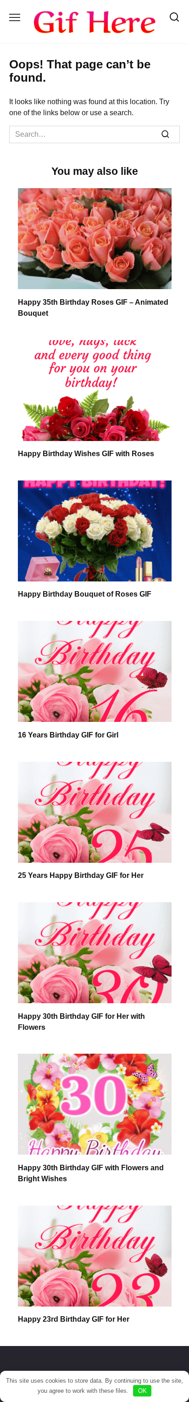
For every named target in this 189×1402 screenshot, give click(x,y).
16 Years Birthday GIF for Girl (68, 734)
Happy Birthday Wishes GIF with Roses (86, 454)
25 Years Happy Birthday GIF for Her (81, 875)
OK (142, 1390)
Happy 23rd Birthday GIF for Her (73, 1319)
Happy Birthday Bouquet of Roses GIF (84, 594)
